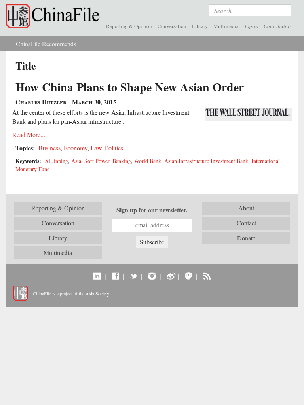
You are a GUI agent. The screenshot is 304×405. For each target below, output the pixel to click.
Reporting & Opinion (129, 26)
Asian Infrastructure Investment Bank (206, 161)
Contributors (278, 26)
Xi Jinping (56, 161)
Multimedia (226, 26)
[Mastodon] (189, 275)
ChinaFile (54, 16)
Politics (114, 148)
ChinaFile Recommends (46, 44)
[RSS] (207, 275)
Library (200, 26)
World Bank (147, 161)
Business (49, 148)
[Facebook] (115, 275)
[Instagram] (152, 275)
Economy (75, 148)
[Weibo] (170, 275)
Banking (121, 161)
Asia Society (97, 293)
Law (96, 148)
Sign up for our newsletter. (152, 210)
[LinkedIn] (97, 275)
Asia (76, 161)
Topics (251, 26)
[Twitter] (134, 275)
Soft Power (96, 161)
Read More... (28, 135)
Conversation (172, 26)
